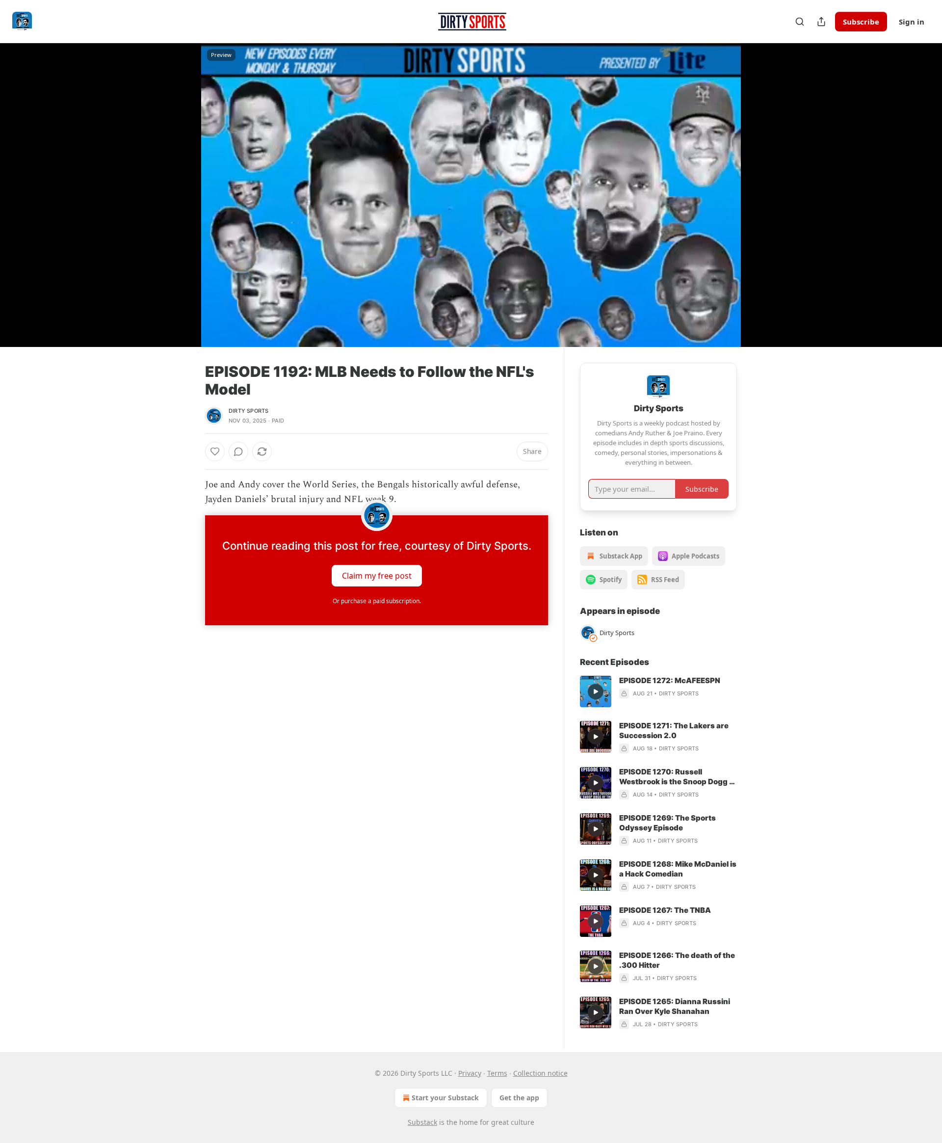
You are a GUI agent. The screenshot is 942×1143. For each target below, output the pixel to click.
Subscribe (861, 22)
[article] (658, 691)
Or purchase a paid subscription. (377, 601)
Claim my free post (377, 575)
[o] (595, 691)
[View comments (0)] (761, 194)
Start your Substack (445, 1097)
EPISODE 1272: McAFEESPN (669, 680)
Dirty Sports (248, 410)
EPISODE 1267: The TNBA (665, 910)
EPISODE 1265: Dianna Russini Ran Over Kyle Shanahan (674, 1006)
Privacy (469, 1073)
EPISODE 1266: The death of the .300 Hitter (677, 960)
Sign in (911, 22)
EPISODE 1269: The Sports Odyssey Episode (667, 822)
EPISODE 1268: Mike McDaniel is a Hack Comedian (677, 868)
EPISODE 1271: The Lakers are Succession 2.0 (674, 730)
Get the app (519, 1097)
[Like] (215, 451)
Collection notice (540, 1073)
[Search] (800, 21)
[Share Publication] (821, 21)
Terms (497, 1073)
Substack (422, 1122)
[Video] (181, 184)
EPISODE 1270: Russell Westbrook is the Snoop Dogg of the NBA (677, 777)
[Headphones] (181, 205)
